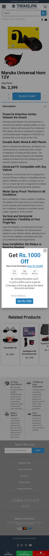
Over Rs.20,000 (35, 266)
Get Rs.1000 (24, 301)
